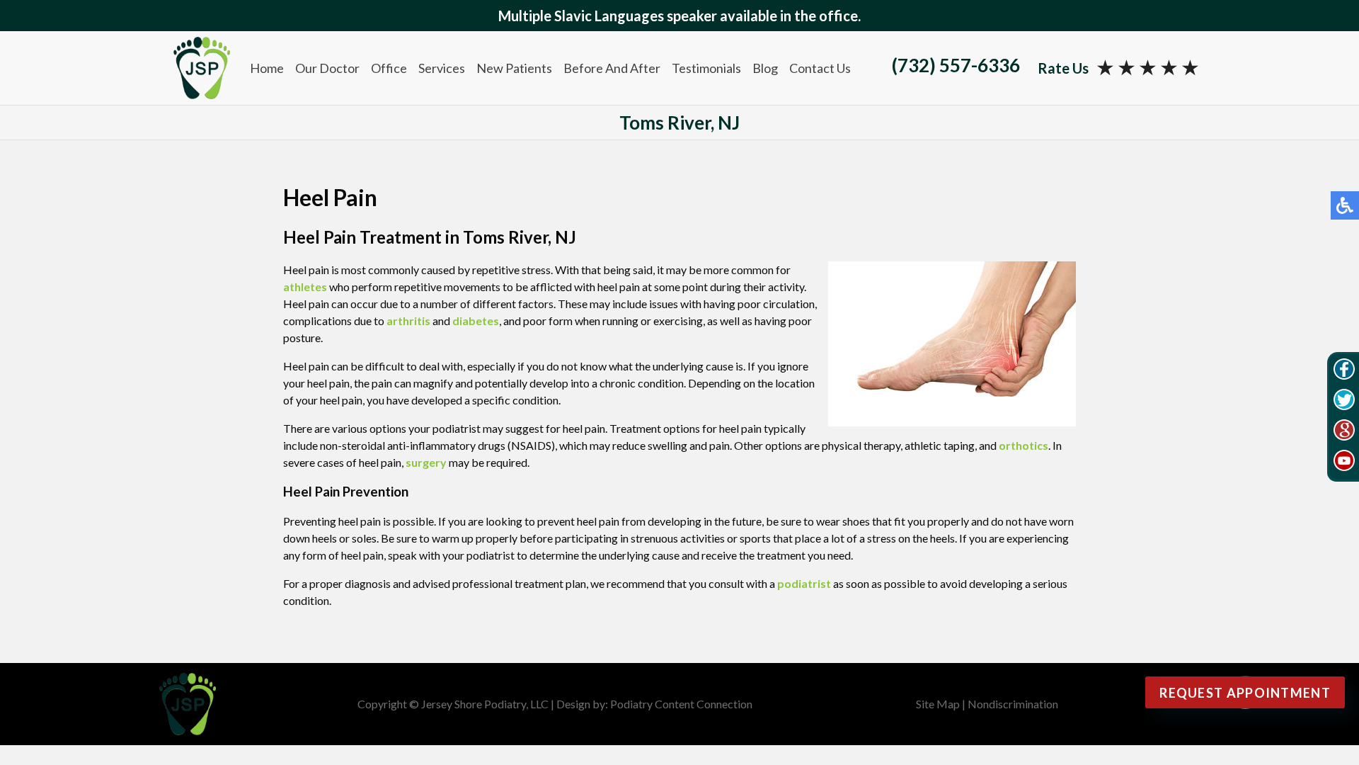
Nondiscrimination (1013, 703)
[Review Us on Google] (1344, 432)
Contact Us (820, 68)
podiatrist (804, 583)
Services (441, 68)
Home (267, 68)
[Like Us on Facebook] (1344, 371)
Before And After (611, 68)
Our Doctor (327, 68)
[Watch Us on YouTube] (1344, 462)
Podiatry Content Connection (681, 703)
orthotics (1023, 445)
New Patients (514, 68)
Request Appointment (1245, 693)
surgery (426, 462)
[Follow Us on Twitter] (1344, 401)
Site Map (938, 703)
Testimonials (706, 68)
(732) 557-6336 (956, 65)
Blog (765, 68)
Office (389, 68)
